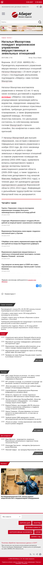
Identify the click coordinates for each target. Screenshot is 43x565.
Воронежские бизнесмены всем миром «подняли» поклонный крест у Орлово (21, 232)
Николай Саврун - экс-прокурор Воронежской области (23, 450)
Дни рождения (6, 436)
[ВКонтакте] (37, 286)
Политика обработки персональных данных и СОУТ (19, 543)
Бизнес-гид (35, 537)
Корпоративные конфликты (20, 532)
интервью (6, 97)
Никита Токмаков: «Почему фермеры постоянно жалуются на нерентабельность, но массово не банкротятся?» (22, 413)
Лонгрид (3, 372)
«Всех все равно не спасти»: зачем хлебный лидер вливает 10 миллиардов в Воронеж (22, 387)
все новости (38, 430)
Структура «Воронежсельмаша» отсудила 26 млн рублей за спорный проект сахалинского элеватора (21, 222)
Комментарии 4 (10, 294)
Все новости (7, 517)
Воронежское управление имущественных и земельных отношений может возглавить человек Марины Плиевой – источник (21, 254)
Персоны (38, 562)
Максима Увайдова (11, 178)
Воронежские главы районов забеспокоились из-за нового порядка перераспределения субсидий (22, 347)
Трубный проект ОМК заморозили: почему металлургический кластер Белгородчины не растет (23, 418)
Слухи (3, 334)
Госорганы (24, 563)
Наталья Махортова (11, 72)
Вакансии (20, 562)
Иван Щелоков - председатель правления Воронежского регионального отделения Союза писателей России (21, 440)
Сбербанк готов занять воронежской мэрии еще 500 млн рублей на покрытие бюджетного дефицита (21, 243)
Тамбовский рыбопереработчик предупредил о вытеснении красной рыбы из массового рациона (21, 322)
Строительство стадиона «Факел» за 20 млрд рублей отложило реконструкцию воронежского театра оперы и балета (20, 327)
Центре (5, 166)
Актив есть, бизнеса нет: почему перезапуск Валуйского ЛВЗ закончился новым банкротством (22, 395)
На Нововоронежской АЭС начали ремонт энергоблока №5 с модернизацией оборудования (20, 497)
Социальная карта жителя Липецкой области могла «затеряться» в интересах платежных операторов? (23, 338)
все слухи (39, 360)
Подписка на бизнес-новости (9, 562)
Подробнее (38, 453)
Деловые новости (33, 527)
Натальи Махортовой (14, 138)
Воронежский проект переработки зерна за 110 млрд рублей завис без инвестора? (23, 351)
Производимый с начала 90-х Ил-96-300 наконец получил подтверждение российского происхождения (21, 310)
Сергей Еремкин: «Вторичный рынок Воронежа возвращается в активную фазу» (21, 391)
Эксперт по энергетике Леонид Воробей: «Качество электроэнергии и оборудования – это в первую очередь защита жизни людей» (23, 400)
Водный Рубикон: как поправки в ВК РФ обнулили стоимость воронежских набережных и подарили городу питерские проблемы (22, 406)
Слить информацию (29, 562)
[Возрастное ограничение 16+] (2, 2)
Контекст (4, 463)
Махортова (7, 81)
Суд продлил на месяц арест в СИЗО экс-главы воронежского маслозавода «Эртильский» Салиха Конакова (21, 267)
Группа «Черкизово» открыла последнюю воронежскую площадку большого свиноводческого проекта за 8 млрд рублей (18, 210)
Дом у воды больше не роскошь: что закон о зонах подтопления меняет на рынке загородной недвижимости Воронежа (22, 377)
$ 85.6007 (29, 2)
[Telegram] (40, 286)
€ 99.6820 (38, 2)
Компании (18, 563)
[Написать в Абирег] (41, 7)
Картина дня (25, 523)
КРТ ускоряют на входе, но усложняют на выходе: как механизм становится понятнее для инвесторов (23, 382)
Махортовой (16, 125)
